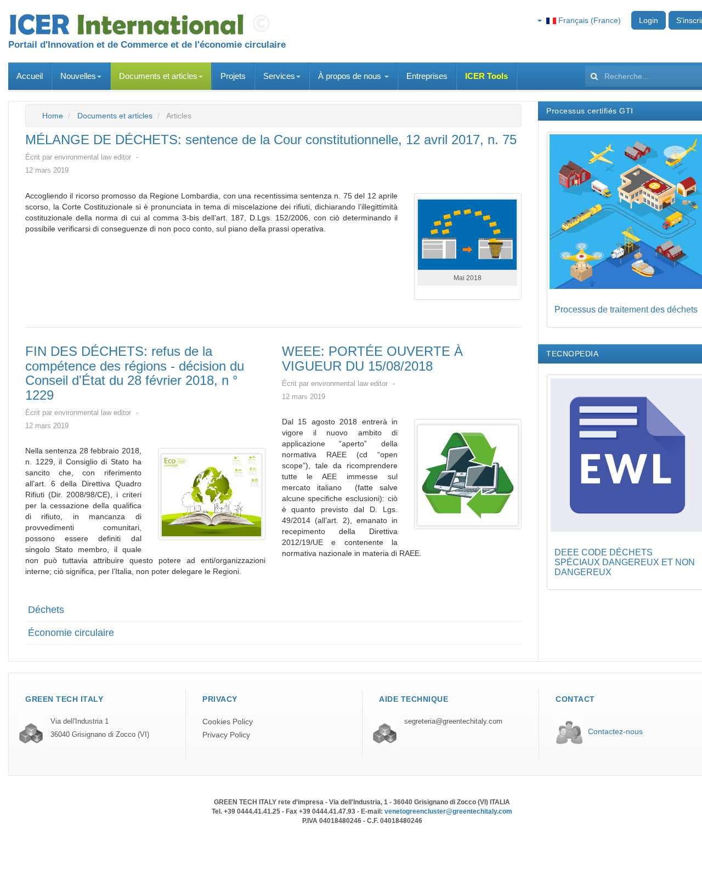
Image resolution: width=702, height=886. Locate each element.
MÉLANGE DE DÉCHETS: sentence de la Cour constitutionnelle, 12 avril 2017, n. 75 (271, 139)
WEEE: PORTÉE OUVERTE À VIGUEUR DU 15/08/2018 (372, 358)
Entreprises (427, 76)
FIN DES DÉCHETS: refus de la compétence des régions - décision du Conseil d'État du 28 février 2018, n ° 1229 (134, 373)
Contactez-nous (615, 731)
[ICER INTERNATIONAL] (142, 24)
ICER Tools (486, 76)
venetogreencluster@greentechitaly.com (448, 811)
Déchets (46, 609)
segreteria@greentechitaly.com (453, 721)
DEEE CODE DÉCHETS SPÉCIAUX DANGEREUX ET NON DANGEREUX (624, 562)
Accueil (29, 76)
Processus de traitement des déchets (626, 309)
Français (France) (588, 20)
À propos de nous (350, 76)
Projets (233, 76)
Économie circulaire (71, 632)
